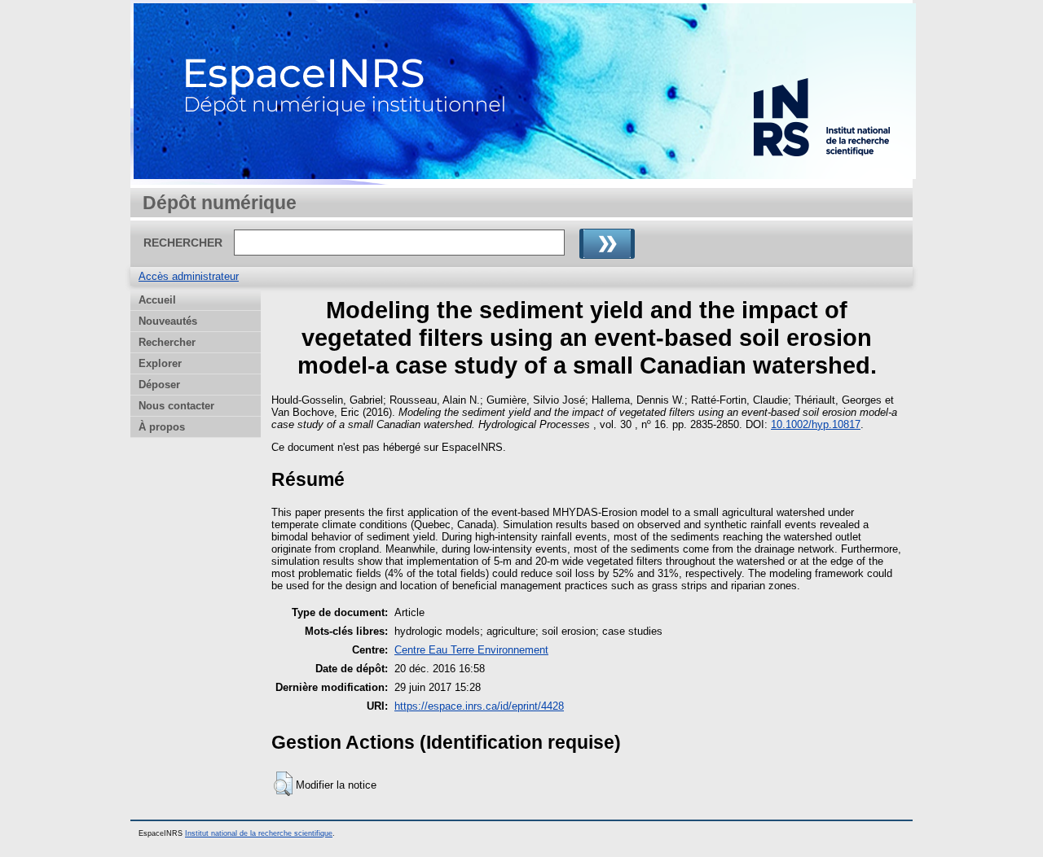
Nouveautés (168, 321)
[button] (283, 784)
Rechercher (167, 342)
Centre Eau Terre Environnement (471, 650)
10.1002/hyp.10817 (815, 424)
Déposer (159, 384)
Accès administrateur (189, 276)
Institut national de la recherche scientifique (258, 833)
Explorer (160, 363)
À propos (162, 427)
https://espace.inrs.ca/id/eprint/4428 (479, 706)
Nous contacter (176, 406)
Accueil (157, 300)
